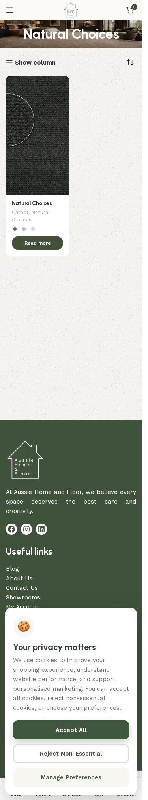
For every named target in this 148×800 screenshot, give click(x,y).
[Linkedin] (41, 529)
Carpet (20, 212)
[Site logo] (71, 9)
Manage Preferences (71, 777)
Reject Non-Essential (71, 753)
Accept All (71, 729)
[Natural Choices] (37, 135)
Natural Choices (32, 203)
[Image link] (25, 458)
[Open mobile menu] (10, 10)
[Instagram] (26, 529)
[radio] (15, 229)
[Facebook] (11, 529)
